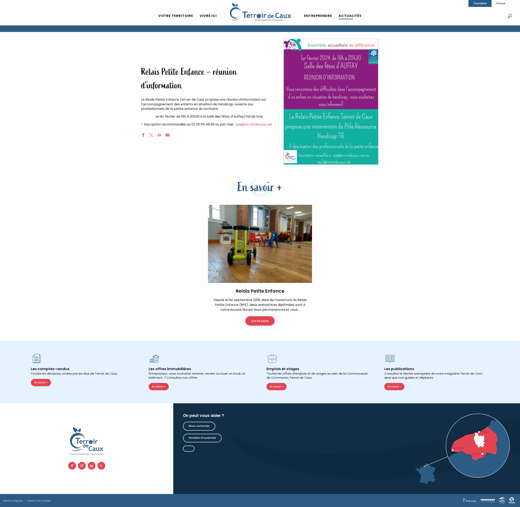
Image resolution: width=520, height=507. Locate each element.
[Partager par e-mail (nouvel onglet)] (168, 135)
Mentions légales (13, 500)
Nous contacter (199, 426)
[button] (510, 16)
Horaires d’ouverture (202, 437)
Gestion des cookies (39, 500)
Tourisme (480, 3)
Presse (500, 3)
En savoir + (41, 382)
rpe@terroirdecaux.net (253, 124)
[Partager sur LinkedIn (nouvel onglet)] (159, 135)
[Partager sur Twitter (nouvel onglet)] (151, 135)
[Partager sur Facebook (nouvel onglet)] (143, 135)
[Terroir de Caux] (260, 12)
